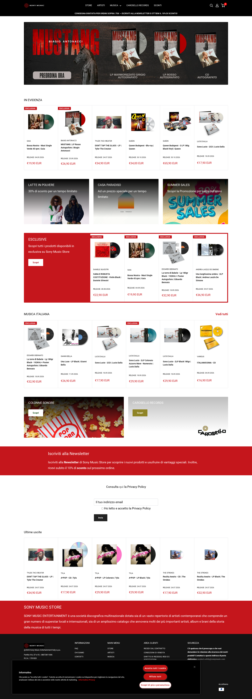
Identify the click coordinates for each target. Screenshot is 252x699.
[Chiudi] (194, 667)
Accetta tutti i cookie (155, 668)
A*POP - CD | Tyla (69, 578)
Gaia (29, 141)
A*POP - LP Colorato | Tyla (107, 578)
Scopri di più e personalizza (155, 685)
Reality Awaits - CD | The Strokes (174, 578)
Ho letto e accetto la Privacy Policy (127, 508)
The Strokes (168, 573)
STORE (88, 5)
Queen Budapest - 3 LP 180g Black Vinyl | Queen (176, 147)
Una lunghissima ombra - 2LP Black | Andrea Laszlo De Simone (209, 277)
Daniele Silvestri (100, 269)
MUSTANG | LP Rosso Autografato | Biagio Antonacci (71, 147)
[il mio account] (217, 5)
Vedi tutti (222, 314)
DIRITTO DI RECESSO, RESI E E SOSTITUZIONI (156, 658)
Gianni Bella (66, 356)
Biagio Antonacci (69, 141)
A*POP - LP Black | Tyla (139, 578)
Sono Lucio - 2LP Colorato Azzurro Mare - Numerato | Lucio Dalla (141, 363)
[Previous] (29, 53)
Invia (100, 517)
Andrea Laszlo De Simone (207, 269)
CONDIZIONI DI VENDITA (154, 652)
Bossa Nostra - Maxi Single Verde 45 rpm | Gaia (39, 147)
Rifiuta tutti (155, 676)
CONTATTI (79, 657)
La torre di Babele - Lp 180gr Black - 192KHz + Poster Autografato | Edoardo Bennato (175, 278)
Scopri (36, 262)
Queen (132, 141)
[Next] (223, 53)
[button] (11, 678)
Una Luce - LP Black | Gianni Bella (74, 363)
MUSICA (114, 5)
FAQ (76, 648)
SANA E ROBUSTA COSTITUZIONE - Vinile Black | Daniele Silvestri (107, 277)
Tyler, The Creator (103, 141)
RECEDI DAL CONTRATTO (154, 648)
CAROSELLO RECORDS (137, 5)
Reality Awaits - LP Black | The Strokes (211, 578)
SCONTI (158, 5)
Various (200, 357)
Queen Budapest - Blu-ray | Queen (141, 147)
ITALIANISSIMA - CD (206, 363)
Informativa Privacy (86, 680)
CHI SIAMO (79, 652)
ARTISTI (101, 5)
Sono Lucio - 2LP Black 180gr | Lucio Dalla (177, 363)
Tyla (63, 573)
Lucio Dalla (202, 141)
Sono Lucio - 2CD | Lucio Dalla (211, 147)
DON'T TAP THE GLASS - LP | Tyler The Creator (108, 147)
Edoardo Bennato (170, 269)
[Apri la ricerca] (211, 5)
